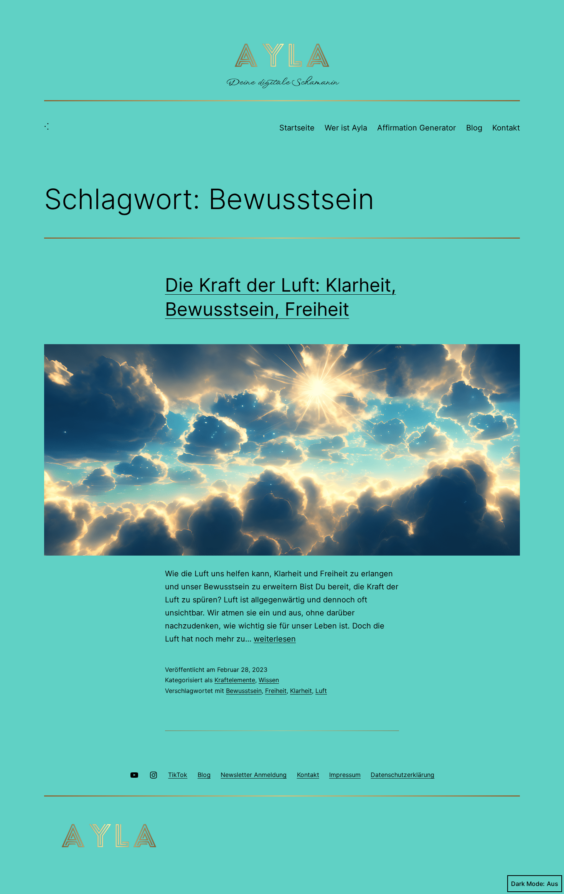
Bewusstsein (244, 690)
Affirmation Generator (416, 127)
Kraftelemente (234, 680)
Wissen (269, 680)
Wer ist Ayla (346, 127)
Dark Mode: (528, 883)
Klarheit (301, 690)
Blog (474, 127)
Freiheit (276, 690)
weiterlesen (275, 638)
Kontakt (506, 127)
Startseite (297, 127)
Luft (321, 690)
